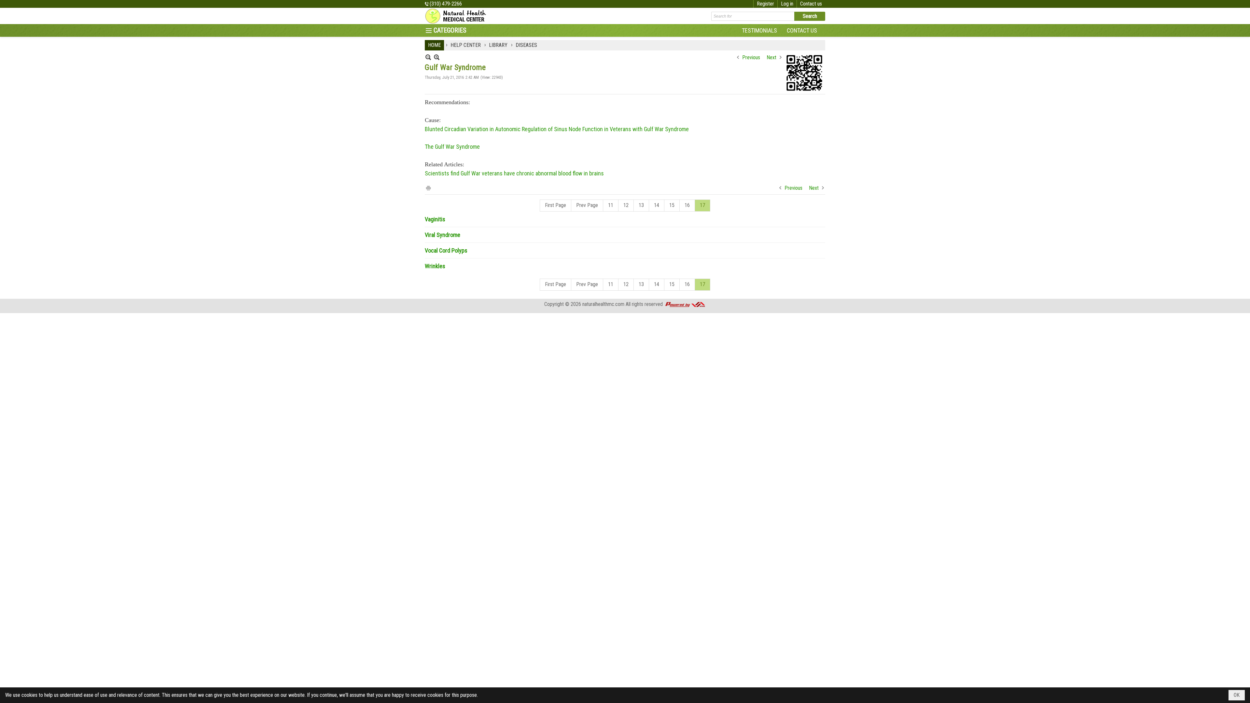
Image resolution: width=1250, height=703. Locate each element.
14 (656, 205)
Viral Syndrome (442, 234)
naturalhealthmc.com (603, 304)
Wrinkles (435, 266)
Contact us (811, 4)
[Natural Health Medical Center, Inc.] (457, 16)
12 (626, 205)
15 (671, 205)
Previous (751, 57)
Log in (787, 4)
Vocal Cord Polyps (446, 250)
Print (428, 187)
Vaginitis (435, 219)
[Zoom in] (428, 57)
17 (702, 205)
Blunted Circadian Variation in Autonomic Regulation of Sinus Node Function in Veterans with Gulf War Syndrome (557, 129)
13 (641, 205)
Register (765, 4)
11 (610, 205)
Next (771, 57)
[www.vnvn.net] (685, 304)
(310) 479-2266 (446, 4)
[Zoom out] (436, 57)
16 (687, 205)
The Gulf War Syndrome (452, 146)
